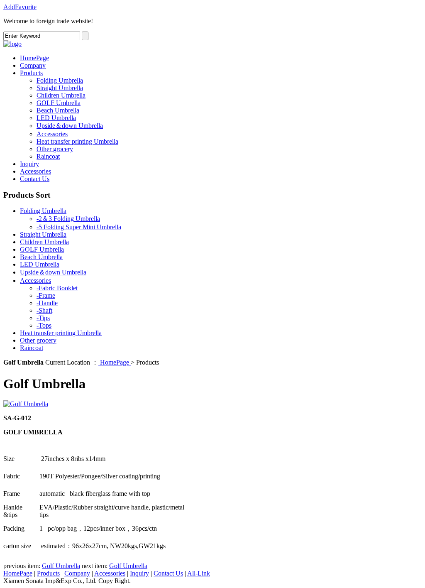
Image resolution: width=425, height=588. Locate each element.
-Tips (43, 317)
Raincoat (48, 156)
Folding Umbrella (60, 80)
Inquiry (29, 163)
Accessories (52, 133)
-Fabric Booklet (57, 288)
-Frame (46, 295)
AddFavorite (20, 6)
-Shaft (44, 310)
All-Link (198, 573)
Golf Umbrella (61, 565)
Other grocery (55, 148)
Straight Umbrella (60, 87)
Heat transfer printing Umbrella (77, 141)
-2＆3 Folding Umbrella (68, 218)
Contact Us (34, 178)
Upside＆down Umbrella (70, 125)
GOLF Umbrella (59, 102)
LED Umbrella (56, 117)
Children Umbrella (61, 95)
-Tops (44, 325)
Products (31, 72)
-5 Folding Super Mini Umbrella (79, 226)
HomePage (34, 57)
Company (33, 65)
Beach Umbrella (58, 110)
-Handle (47, 302)
